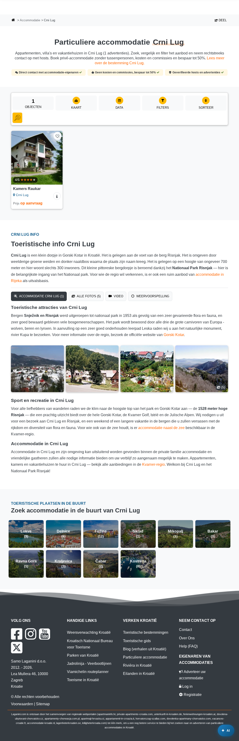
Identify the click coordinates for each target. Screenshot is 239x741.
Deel (222, 20)
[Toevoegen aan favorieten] (57, 136)
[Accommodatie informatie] (57, 196)
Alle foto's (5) (88, 296)
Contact (185, 630)
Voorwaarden (22, 704)
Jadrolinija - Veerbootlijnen (89, 664)
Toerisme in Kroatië (83, 680)
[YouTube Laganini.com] (44, 634)
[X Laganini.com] (16, 647)
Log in (187, 686)
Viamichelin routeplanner (88, 672)
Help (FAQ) (188, 646)
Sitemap (43, 704)
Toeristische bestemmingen (145, 632)
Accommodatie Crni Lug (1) (41, 296)
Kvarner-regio (153, 464)
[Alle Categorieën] (17, 117)
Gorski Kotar (174, 335)
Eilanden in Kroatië (139, 674)
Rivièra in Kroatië (137, 665)
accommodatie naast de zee (161, 428)
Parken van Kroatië (83, 655)
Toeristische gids (137, 641)
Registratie (192, 695)
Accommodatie (30, 20)
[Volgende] (57, 158)
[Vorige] (16, 158)
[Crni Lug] (37, 368)
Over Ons (187, 638)
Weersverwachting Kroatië (89, 632)
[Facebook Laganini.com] (16, 634)
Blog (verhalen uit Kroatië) (144, 649)
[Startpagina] (13, 20)
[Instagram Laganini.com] (30, 634)
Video (118, 296)
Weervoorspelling (152, 296)
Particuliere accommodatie (145, 657)
